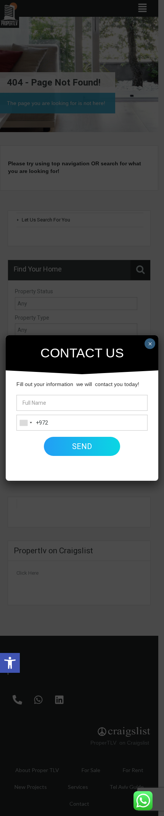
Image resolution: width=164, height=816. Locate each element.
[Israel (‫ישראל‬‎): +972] (25, 422)
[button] (10, 663)
